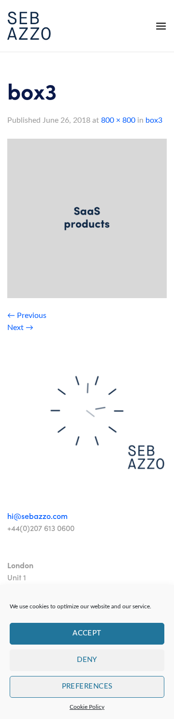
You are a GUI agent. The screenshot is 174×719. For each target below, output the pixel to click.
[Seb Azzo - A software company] (29, 26)
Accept (87, 633)
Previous (26, 315)
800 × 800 (118, 120)
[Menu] (161, 26)
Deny (87, 659)
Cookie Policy (87, 707)
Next (20, 327)
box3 (153, 120)
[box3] (87, 218)
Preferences (87, 686)
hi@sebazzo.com (37, 516)
